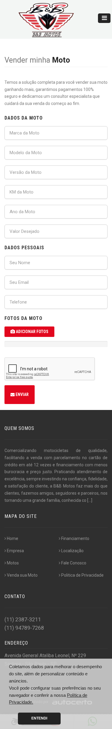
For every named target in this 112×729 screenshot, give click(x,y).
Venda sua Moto (22, 575)
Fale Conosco (73, 563)
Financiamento (75, 538)
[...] (89, 500)
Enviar (22, 394)
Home (12, 538)
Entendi (39, 718)
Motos (13, 563)
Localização (72, 550)
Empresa (15, 550)
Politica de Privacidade (82, 575)
